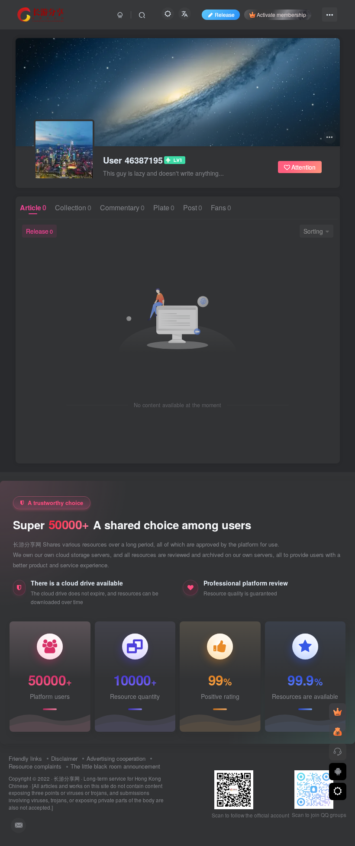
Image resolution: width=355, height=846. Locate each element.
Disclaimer (64, 758)
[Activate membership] (337, 712)
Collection (73, 207)
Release (39, 231)
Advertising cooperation (116, 758)
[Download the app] (337, 771)
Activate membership (281, 14)
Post (192, 207)
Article (33, 207)
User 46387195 (133, 160)
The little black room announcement (115, 766)
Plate (163, 207)
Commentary (122, 207)
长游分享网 (67, 778)
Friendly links (25, 758)
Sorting (313, 231)
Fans (221, 207)
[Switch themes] (337, 791)
